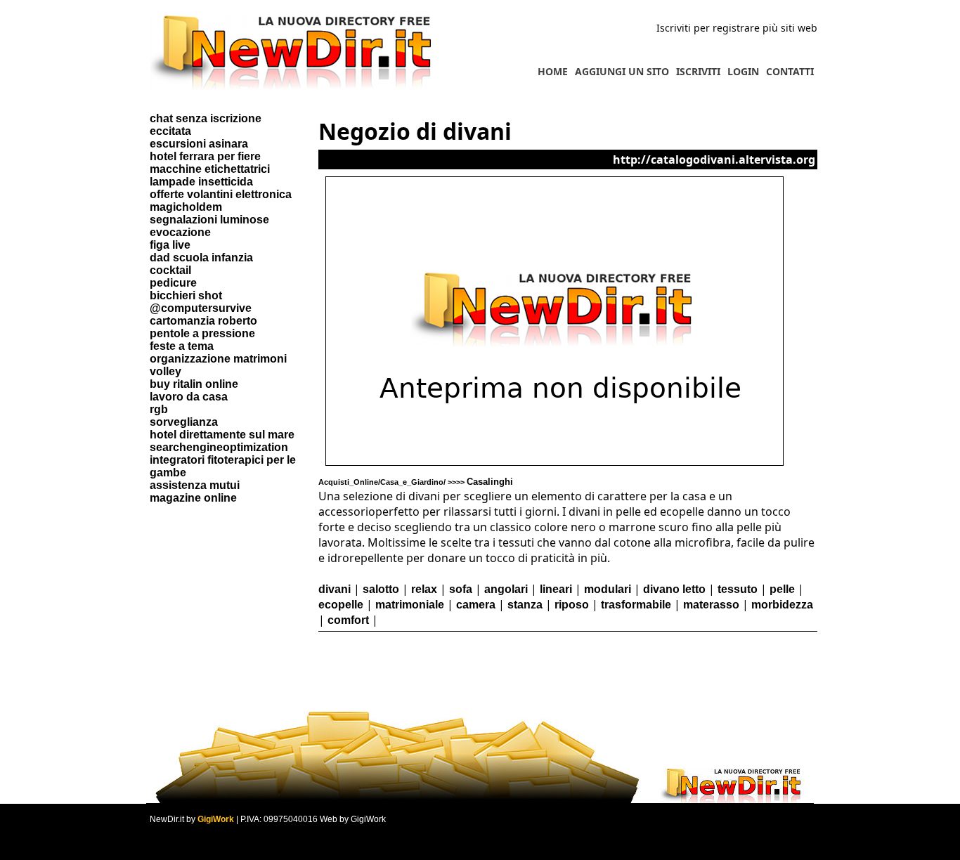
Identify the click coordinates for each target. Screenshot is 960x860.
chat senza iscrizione (205, 118)
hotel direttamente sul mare (222, 435)
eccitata (170, 131)
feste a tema (182, 346)
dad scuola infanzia (201, 257)
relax (424, 589)
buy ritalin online (194, 384)
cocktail (170, 270)
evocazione (180, 232)
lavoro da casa (189, 397)
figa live (170, 245)
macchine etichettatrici (210, 169)
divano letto (674, 589)
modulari (607, 589)
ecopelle (340, 605)
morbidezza (782, 605)
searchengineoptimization (219, 447)
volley (165, 371)
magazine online (193, 498)
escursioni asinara (199, 144)
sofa (460, 589)
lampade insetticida (201, 182)
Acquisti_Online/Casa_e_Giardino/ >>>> (415, 482)
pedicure (173, 283)
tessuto (738, 589)
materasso (711, 605)
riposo (571, 605)
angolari (506, 589)
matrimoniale (409, 605)
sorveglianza (184, 422)
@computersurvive (201, 308)
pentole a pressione (202, 333)
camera (475, 605)
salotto (381, 589)
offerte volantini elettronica (221, 194)
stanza (525, 605)
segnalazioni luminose (209, 220)
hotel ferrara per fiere (205, 156)
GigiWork (215, 819)
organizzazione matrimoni (218, 359)
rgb (159, 409)
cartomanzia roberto (203, 321)
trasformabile (636, 605)
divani (334, 589)
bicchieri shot (186, 295)
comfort (348, 620)
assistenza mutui (195, 485)
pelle (782, 589)
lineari (556, 589)
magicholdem (186, 207)
